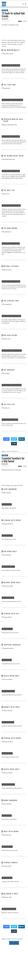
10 (14, 451)
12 (17, 451)
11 (16, 939)
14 (20, 939)
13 (19, 939)
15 (22, 939)
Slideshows (5, 10)
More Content (14, 943)
